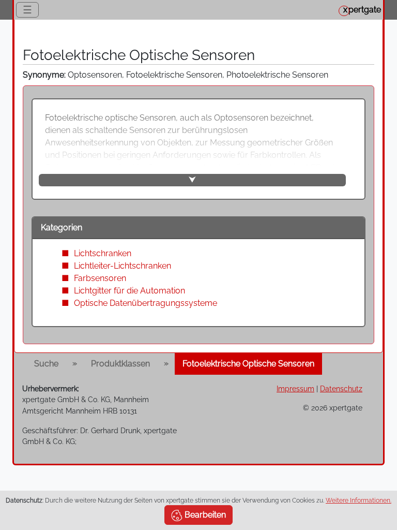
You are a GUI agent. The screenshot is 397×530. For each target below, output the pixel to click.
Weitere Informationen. (358, 500)
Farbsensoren (100, 278)
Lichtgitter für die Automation (129, 291)
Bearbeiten (204, 515)
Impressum (295, 388)
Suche (46, 364)
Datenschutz (341, 388)
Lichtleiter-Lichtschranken (122, 266)
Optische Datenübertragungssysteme (145, 303)
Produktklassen (120, 364)
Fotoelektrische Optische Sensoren (248, 364)
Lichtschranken (102, 253)
